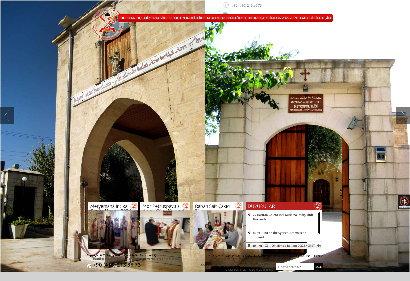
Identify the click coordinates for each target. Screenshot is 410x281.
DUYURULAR (290, 256)
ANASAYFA (216, 256)
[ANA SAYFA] (122, 18)
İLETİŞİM (317, 256)
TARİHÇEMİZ (232, 256)
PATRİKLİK (249, 256)
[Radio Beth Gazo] (404, 208)
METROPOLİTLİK (269, 256)
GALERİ (306, 256)
